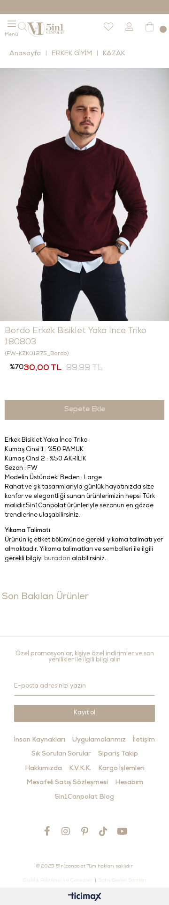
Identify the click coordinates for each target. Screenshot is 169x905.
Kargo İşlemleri (121, 768)
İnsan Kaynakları (39, 740)
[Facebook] (47, 831)
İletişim (144, 740)
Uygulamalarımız (99, 740)
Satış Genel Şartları (122, 880)
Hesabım (129, 782)
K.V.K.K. (80, 768)
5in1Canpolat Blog (84, 797)
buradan (57, 559)
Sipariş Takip (118, 754)
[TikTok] (103, 831)
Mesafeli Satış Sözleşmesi (67, 782)
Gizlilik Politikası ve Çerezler (57, 880)
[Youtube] (122, 831)
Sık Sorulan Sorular (61, 754)
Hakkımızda (43, 768)
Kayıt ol (84, 713)
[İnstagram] (65, 831)
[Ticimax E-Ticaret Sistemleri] (84, 897)
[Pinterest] (84, 831)
